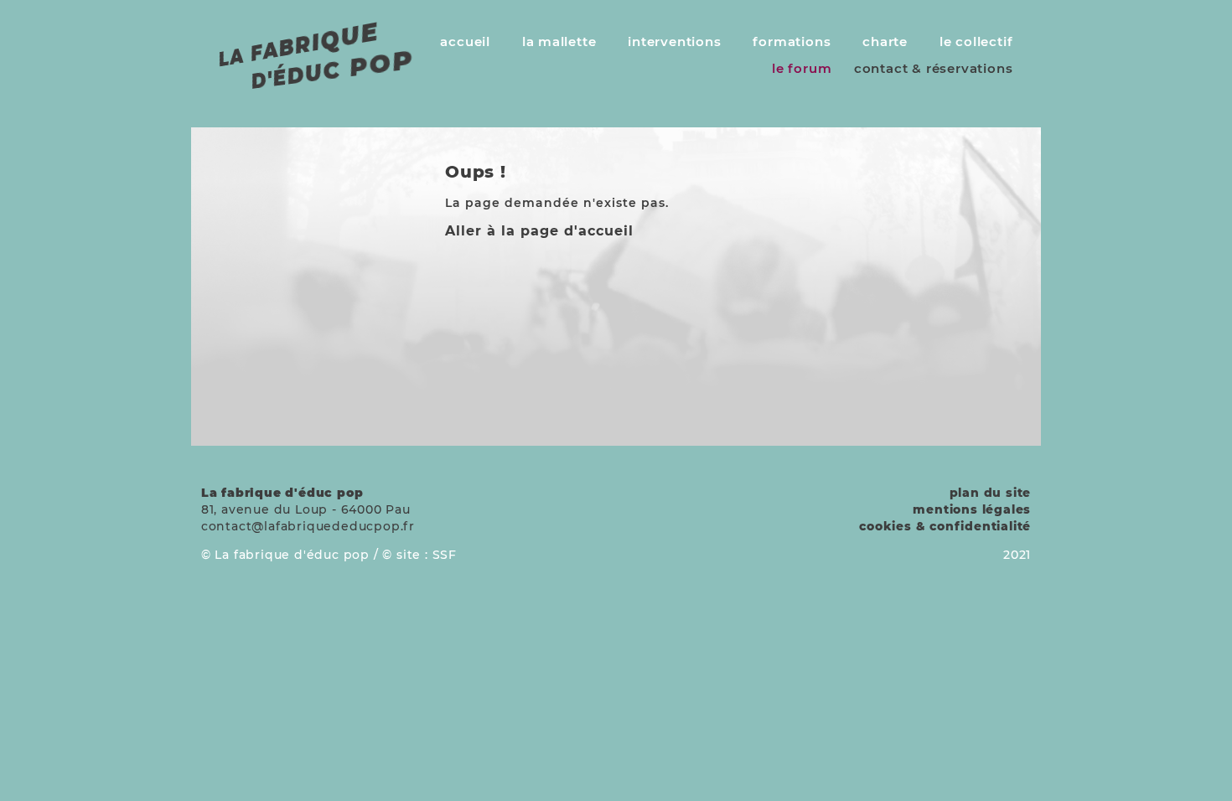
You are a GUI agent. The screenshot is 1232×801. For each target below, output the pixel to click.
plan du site (991, 492)
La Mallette (559, 41)
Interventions (674, 41)
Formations (792, 41)
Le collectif (976, 41)
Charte (885, 41)
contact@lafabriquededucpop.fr (308, 526)
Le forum (801, 68)
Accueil (465, 41)
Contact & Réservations (933, 68)
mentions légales (972, 509)
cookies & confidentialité (945, 526)
